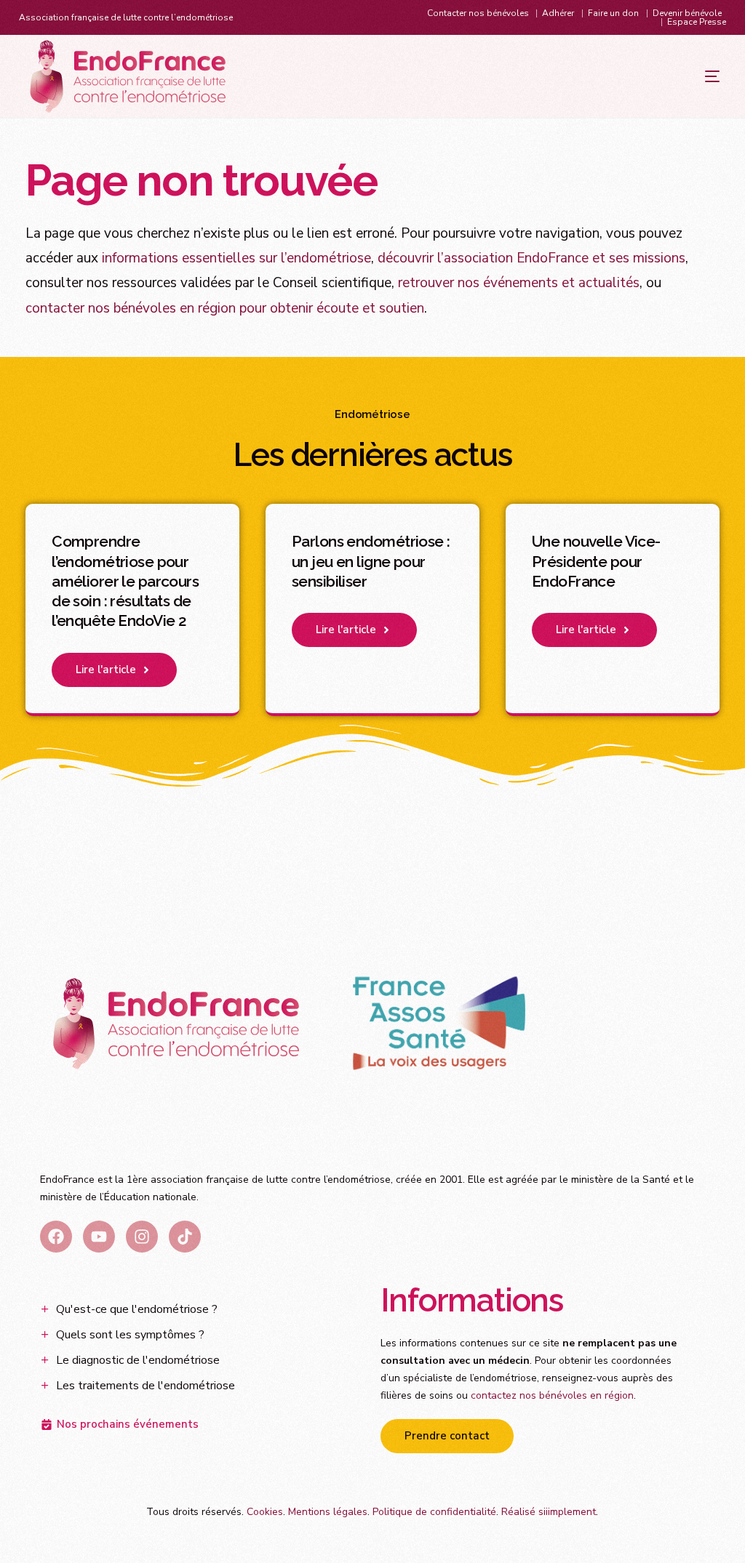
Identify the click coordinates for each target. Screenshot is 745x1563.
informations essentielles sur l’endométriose (236, 258)
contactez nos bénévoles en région (552, 1395)
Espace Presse (696, 22)
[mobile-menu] (683, 76)
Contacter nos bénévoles (478, 13)
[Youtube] (99, 1237)
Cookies (265, 1512)
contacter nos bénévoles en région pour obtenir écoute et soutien (224, 308)
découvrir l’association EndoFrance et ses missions (531, 258)
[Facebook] (56, 1237)
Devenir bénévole (687, 13)
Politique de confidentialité (434, 1512)
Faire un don (613, 13)
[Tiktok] (185, 1237)
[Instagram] (142, 1237)
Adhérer (558, 13)
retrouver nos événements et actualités (519, 282)
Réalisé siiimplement (548, 1512)
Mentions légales (327, 1512)
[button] (114, 670)
